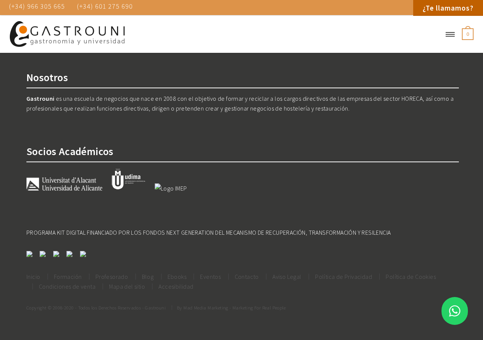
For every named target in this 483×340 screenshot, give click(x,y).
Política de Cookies (411, 276)
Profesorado (111, 276)
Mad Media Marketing (205, 308)
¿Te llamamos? (448, 7)
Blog (148, 276)
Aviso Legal (286, 276)
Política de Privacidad (343, 276)
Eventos (210, 276)
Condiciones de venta (67, 286)
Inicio (33, 276)
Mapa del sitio (127, 286)
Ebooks (177, 276)
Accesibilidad (175, 286)
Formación (68, 276)
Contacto (247, 276)
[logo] (67, 34)
